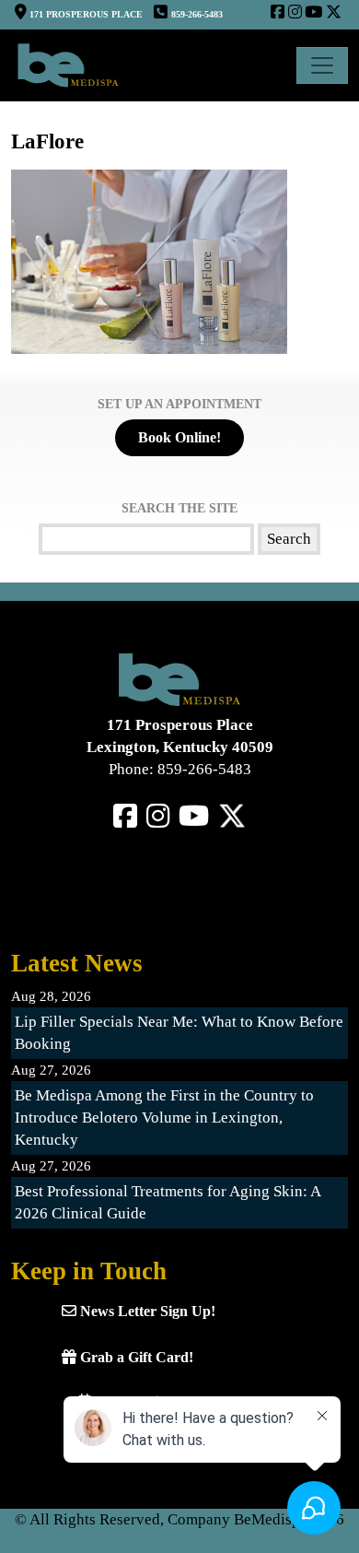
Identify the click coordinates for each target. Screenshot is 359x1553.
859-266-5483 (197, 14)
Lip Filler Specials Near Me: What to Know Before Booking (179, 1033)
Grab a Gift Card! (134, 1357)
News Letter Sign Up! (145, 1311)
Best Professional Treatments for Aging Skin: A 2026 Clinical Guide (168, 1202)
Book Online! (179, 437)
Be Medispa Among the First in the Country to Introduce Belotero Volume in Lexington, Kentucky (164, 1117)
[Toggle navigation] (322, 65)
